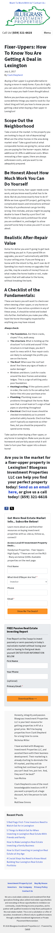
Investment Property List (20, 883)
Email (10, 598)
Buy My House (40, 883)
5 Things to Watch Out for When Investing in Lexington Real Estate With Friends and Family (27, 834)
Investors (12, 887)
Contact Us (27, 891)
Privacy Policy (41, 887)
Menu (47, 33)
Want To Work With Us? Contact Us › (28, 3)
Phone (10, 588)
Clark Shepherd (15, 75)
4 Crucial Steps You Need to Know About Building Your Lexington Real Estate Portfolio (26, 862)
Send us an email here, (28, 489)
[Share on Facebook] (6, 508)
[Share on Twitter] (12, 508)
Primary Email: (15, 686)
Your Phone (12, 672)
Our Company (25, 887)
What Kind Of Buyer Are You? (22, 577)
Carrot (27, 929)
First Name (13, 566)
